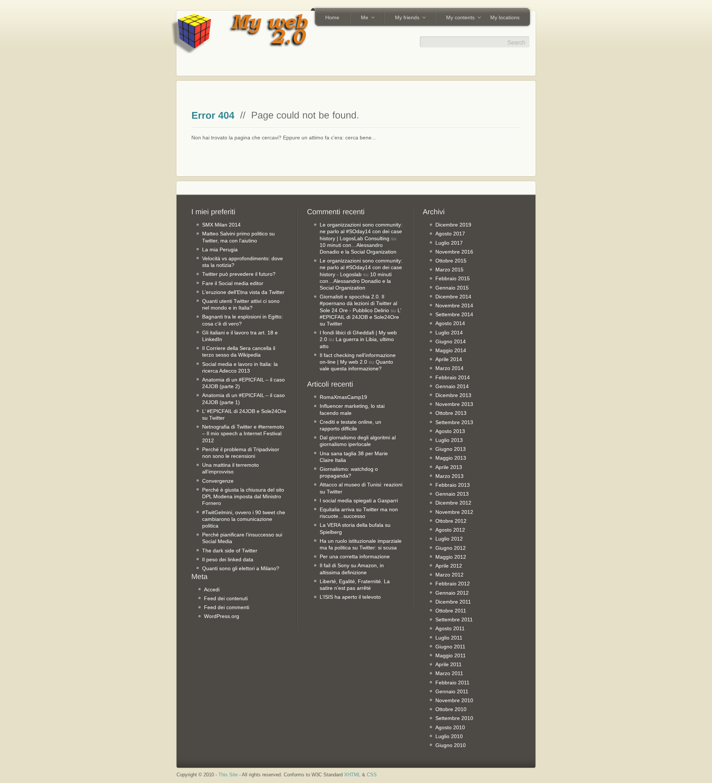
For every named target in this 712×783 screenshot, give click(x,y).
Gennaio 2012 (452, 593)
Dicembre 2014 (453, 297)
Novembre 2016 (454, 252)
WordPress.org (221, 616)
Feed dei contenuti (226, 598)
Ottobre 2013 (451, 413)
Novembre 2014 (454, 305)
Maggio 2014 (450, 350)
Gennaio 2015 (452, 288)
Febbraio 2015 (452, 278)
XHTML (352, 774)
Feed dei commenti (226, 607)
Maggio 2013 (450, 458)
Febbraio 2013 (452, 485)
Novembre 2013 (454, 404)
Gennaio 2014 (452, 386)
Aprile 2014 (448, 359)
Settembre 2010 (454, 718)
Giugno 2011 (450, 647)
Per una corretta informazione (355, 556)
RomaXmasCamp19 (343, 397)
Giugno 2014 (450, 341)
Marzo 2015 (449, 269)
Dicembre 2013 (453, 395)
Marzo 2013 (449, 476)
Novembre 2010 (454, 700)
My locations (505, 17)
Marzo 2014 (449, 368)
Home (332, 17)
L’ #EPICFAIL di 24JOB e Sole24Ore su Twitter (360, 317)
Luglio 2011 (448, 638)
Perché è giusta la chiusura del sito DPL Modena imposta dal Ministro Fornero (243, 496)
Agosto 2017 (450, 234)
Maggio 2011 (450, 655)
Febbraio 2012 (452, 584)
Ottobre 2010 (451, 709)
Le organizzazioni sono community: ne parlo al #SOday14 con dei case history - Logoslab (361, 267)
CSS (372, 774)
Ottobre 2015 (451, 261)
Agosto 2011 (450, 628)
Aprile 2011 (448, 664)
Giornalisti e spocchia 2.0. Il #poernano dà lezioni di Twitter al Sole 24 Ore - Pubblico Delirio (358, 303)
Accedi (212, 589)
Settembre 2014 (454, 314)
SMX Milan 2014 (221, 225)
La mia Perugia (220, 249)
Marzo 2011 (449, 673)
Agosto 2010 (450, 727)
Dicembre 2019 (453, 225)
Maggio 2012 (450, 557)
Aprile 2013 (448, 467)
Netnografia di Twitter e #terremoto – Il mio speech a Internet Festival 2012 (243, 433)
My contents (458, 18)
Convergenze (218, 481)
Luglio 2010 (449, 736)
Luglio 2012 (449, 539)
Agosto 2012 (450, 530)
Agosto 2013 (450, 431)
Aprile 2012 (448, 566)
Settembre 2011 (454, 619)
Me (362, 18)
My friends (404, 18)
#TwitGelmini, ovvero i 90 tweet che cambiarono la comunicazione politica (243, 519)
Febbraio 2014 (452, 377)
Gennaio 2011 (451, 691)
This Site (228, 774)
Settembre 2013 (454, 422)
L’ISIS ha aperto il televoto (350, 597)
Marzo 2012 (449, 575)
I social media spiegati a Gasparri (359, 500)
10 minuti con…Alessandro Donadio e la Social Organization (356, 281)
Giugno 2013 (450, 449)
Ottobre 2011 (450, 611)
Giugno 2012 (450, 548)
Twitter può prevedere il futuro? (239, 274)
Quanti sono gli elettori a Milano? (240, 568)
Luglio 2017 (449, 243)
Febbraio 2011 (452, 682)
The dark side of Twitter (229, 551)
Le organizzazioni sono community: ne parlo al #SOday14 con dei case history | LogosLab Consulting (361, 231)
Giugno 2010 (450, 745)
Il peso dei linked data (227, 559)
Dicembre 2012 (453, 503)
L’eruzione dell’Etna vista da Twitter (243, 292)
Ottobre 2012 (451, 521)
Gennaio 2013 (452, 494)
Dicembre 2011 (453, 602)
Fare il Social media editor (232, 283)
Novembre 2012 (454, 512)
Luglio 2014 (449, 333)
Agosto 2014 (450, 323)
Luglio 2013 (449, 440)
